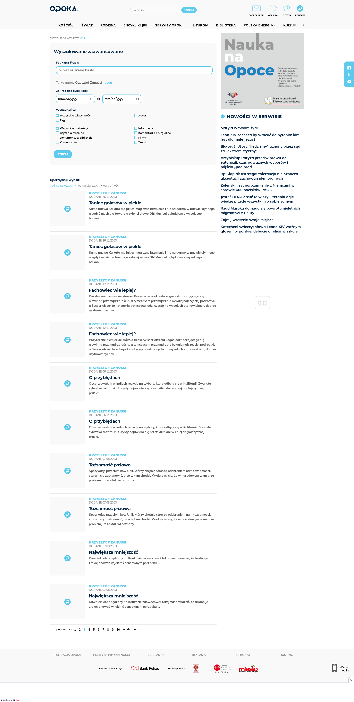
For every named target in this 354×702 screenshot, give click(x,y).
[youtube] (349, 81)
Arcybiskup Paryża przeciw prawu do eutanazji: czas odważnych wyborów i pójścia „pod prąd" (254, 162)
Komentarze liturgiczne (154, 132)
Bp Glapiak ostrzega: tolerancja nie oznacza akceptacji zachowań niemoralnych (259, 176)
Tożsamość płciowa (109, 464)
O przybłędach (104, 377)
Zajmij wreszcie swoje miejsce (247, 219)
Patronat (242, 655)
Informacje (145, 128)
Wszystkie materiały (74, 128)
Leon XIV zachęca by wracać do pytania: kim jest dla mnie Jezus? (260, 137)
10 (118, 629)
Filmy (142, 137)
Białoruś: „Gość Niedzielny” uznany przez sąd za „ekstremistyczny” (260, 148)
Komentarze (68, 142)
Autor (142, 115)
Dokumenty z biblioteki (76, 137)
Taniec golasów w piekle (115, 202)
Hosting (286, 655)
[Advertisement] (177, 693)
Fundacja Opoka (67, 655)
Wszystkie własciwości (76, 115)
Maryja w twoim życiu (240, 127)
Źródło (142, 142)
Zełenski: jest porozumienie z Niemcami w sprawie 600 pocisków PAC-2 (258, 187)
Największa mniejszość (113, 552)
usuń (108, 82)
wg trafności (110, 185)
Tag (62, 120)
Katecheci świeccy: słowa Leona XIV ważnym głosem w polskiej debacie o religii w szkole (261, 229)
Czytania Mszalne (72, 132)
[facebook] (349, 68)
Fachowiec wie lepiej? (112, 290)
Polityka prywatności (111, 655)
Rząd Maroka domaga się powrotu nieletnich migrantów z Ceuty (260, 210)
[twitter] (349, 75)
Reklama (199, 655)
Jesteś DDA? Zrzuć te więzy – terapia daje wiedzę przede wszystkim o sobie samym (257, 199)
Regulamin (155, 655)
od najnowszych (62, 185)
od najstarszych (88, 185)
